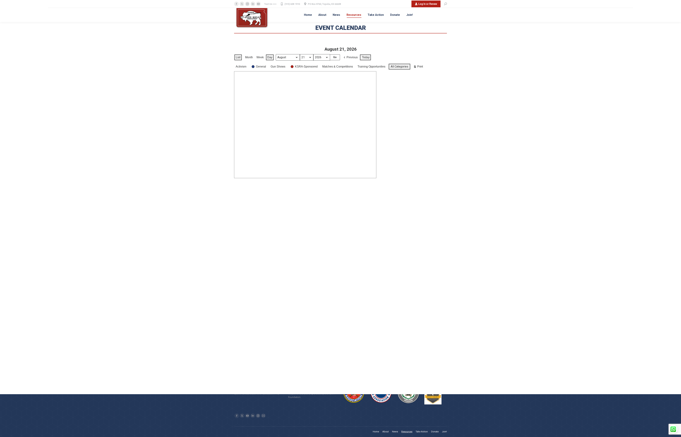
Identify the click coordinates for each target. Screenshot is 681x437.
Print (418, 67)
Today (366, 57)
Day (269, 57)
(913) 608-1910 (292, 4)
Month (249, 57)
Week (260, 57)
